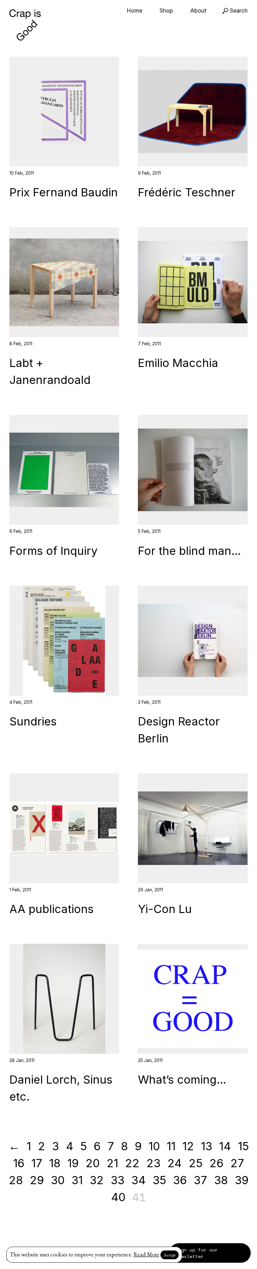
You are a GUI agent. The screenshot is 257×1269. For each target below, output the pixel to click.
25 (195, 1163)
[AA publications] (64, 828)
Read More (146, 1254)
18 (54, 1163)
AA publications (51, 909)
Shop (166, 10)
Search (238, 10)
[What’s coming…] (193, 999)
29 (37, 1180)
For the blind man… (189, 551)
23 (153, 1163)
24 (174, 1163)
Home (134, 10)
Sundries (33, 721)
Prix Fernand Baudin (63, 192)
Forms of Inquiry (53, 551)
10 (154, 1146)
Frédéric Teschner (186, 192)
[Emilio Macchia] (193, 282)
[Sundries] (64, 641)
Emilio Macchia (178, 363)
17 (36, 1163)
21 (112, 1163)
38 (221, 1180)
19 (73, 1163)
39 (242, 1180)
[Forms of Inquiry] (64, 470)
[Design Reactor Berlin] (193, 641)
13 (206, 1146)
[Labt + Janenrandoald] (64, 282)
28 (16, 1180)
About (198, 10)
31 (77, 1180)
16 (18, 1163)
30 (58, 1180)
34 (138, 1180)
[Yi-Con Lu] (193, 828)
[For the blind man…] (193, 470)
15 (243, 1146)
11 (171, 1146)
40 (118, 1197)
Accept (170, 1255)
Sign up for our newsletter (197, 1253)
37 (200, 1180)
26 (216, 1163)
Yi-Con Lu (165, 909)
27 (237, 1163)
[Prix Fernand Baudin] (64, 112)
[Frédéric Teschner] (193, 112)
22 (132, 1163)
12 (188, 1146)
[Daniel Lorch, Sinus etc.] (64, 999)
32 (97, 1180)
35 (159, 1180)
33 (117, 1180)
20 (93, 1163)
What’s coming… (182, 1079)
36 (180, 1180)
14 (225, 1146)
